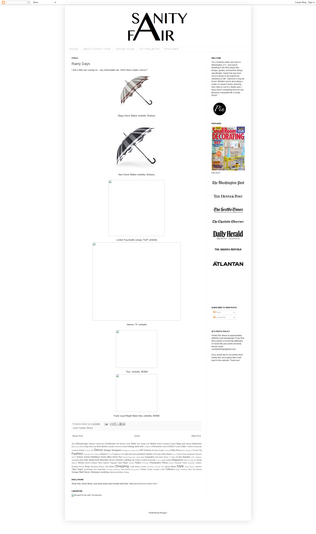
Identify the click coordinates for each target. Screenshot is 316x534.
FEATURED (171, 49)
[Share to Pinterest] (124, 424)
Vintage (75, 472)
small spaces (135, 467)
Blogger (163, 513)
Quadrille (191, 463)
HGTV (74, 457)
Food (110, 454)
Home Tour (117, 457)
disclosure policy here (147, 484)
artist (128, 444)
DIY (142, 450)
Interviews (159, 457)
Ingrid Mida (140, 457)
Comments (220, 317)
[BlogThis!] (114, 424)
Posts (218, 312)
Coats (177, 446)
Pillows (165, 463)
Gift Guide (157, 454)
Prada (171, 463)
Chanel (124, 446)
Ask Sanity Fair (143, 444)
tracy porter (135, 469)
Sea (106, 467)
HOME (73, 49)
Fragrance (116, 454)
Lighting (127, 460)
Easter (167, 450)
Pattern (138, 463)
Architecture (110, 444)
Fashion (82, 428)
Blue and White (95, 446)
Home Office (106, 457)
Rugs (87, 466)
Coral (81, 450)
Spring (167, 467)
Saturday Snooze (98, 467)
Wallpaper (95, 472)
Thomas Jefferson (113, 469)
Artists (133, 444)
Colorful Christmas (194, 446)
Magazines (177, 460)
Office (100, 463)
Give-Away (166, 454)
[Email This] (111, 424)
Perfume (145, 463)
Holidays (95, 457)
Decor (98, 450)
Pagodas (113, 463)
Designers (117, 450)
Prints (184, 463)
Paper (125, 463)
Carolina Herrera (114, 446)
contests (75, 450)
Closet (164, 446)
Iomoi (166, 457)
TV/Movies (170, 469)
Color (183, 446)
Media (199, 460)
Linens (145, 460)
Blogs (86, 446)
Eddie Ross (175, 450)
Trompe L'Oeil (158, 469)
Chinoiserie (156, 446)
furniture (141, 454)
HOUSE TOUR (124, 49)
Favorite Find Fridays (92, 454)
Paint (120, 463)
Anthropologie (81, 444)
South (143, 467)
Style (180, 466)
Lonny (158, 460)
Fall (200, 450)
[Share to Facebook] (120, 424)
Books (104, 446)
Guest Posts (182, 454)
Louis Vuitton (166, 460)
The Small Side (99, 469)
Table (74, 469)
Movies (81, 463)
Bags (179, 444)
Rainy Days (81, 64)
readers (198, 463)
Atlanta (153, 444)
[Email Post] (106, 424)
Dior (137, 450)
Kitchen (112, 460)
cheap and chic (136, 446)
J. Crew (172, 457)
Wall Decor (84, 472)
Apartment (100, 444)
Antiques (92, 444)
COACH (171, 446)
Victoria (199, 469)
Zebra (126, 472)
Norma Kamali (91, 463)
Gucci (174, 454)
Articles (123, 444)
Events (195, 450)
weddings (105, 472)
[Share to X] (117, 424)
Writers (121, 472)
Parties (131, 463)
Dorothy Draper (158, 450)
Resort (81, 467)
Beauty (189, 444)
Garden (149, 454)
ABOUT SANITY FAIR (96, 49)
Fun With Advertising (129, 454)
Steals (173, 466)
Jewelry (186, 457)
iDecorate (131, 457)
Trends (149, 469)
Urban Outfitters (181, 469)
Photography (155, 463)
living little (152, 460)
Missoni (74, 463)
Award (173, 444)
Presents (178, 463)
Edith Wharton (186, 450)
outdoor (106, 463)
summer (198, 467)
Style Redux (189, 467)
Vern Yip (191, 469)
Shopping (122, 466)
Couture (87, 450)
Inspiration (149, 457)
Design (107, 450)
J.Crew (179, 457)
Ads (73, 444)
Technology (88, 469)
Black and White (78, 446)
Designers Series (129, 450)
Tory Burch (125, 469)
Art (118, 444)
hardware (191, 454)
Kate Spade (89, 460)
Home (137, 436)
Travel (143, 469)
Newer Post (77, 436)
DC (92, 450)
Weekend (113, 472)
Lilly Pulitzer (136, 460)
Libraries (119, 460)
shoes (112, 466)
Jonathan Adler (77, 460)
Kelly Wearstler (101, 460)
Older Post (196, 436)
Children (147, 446)
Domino (147, 450)
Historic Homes (83, 457)
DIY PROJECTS (149, 49)
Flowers (103, 454)
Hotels (125, 457)
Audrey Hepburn (163, 444)
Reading (75, 467)
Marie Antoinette (190, 460)
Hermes (90, 428)
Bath (183, 444)
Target (80, 469)
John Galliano (196, 457)
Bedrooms (197, 444)
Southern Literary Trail (155, 467)
